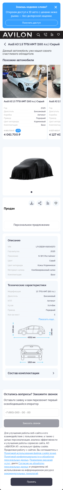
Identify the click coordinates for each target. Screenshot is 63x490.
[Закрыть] (55, 7)
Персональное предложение (31, 224)
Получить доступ (31, 22)
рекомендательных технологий (21, 473)
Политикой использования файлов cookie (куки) (30, 453)
